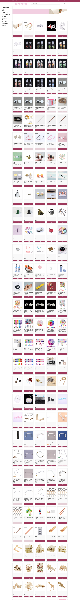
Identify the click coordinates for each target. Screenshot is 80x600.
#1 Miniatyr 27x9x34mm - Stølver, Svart (28, 218)
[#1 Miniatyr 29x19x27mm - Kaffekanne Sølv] (51, 212)
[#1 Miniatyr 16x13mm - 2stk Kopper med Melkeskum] (17, 175)
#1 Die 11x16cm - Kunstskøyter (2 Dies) (50, 32)
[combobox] (45, 4)
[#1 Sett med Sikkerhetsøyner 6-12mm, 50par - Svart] (51, 361)
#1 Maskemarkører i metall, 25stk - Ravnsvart (39, 144)
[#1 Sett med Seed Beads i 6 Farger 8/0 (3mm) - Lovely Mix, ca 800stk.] (40, 361)
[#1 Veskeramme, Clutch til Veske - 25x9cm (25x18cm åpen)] (40, 473)
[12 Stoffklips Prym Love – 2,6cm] (40, 511)
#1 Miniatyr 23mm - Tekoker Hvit (17, 200)
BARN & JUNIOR (4, 21)
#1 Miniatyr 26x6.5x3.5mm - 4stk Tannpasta (62, 200)
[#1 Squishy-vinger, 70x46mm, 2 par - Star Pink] (17, 417)
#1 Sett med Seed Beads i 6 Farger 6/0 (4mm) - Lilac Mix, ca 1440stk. (51, 349)
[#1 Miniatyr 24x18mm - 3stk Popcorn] (40, 194)
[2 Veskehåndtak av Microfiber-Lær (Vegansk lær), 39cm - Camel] (62, 511)
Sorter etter (14, 17)
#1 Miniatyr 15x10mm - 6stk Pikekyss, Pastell (62, 163)
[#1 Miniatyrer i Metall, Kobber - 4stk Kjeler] (28, 286)
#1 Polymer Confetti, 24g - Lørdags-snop (17, 311)
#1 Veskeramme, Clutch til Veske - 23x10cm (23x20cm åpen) (17, 480)
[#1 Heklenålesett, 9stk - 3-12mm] (51, 101)
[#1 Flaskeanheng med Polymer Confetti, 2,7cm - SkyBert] (40, 82)
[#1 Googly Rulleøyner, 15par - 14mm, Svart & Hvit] (62, 82)
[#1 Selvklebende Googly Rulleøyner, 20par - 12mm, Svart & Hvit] (28, 304)
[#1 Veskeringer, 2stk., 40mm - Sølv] (17, 511)
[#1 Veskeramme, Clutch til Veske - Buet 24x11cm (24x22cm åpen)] (28, 492)
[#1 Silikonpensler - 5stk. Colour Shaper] (28, 381)
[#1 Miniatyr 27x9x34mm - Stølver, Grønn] (17, 212)
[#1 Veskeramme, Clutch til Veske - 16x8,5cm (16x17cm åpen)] (51, 435)
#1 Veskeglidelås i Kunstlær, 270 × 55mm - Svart (17, 442)
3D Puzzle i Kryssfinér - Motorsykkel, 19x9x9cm (17, 592)
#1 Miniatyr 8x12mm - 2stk (51, 274)
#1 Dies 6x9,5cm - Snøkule (17, 50)
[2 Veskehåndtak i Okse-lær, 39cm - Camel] (17, 530)
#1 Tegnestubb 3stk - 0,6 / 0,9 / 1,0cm (62, 424)
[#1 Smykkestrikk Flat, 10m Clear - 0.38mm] (17, 399)
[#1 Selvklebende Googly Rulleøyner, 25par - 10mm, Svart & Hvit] (40, 304)
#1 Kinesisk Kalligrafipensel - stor (62, 126)
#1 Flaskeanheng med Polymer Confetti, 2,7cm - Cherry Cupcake (62, 51)
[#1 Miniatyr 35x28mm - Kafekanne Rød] (51, 230)
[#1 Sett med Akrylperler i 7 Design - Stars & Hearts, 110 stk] (40, 323)
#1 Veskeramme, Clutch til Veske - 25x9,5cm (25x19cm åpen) (28, 480)
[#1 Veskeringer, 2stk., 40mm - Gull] (62, 492)
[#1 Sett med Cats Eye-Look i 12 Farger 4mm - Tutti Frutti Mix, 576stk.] (28, 342)
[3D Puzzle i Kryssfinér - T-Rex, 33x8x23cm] (62, 586)
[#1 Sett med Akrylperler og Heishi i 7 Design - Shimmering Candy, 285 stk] (62, 323)
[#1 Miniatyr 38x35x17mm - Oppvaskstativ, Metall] (17, 249)
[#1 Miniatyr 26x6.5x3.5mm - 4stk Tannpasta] (62, 194)
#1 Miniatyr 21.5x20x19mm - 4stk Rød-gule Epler (39, 182)
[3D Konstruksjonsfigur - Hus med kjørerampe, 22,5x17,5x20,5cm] (40, 548)
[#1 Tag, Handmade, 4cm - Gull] (40, 417)
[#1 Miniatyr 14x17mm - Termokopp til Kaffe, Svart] (51, 156)
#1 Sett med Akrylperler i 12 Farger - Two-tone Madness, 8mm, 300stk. (62, 311)
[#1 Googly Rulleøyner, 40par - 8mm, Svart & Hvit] (28, 101)
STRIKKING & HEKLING (5, 12)
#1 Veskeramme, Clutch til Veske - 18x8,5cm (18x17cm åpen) (17, 461)
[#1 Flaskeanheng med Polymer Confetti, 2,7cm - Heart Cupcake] (40, 63)
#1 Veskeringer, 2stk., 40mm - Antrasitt (51, 499)
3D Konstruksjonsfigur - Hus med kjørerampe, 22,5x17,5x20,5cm (39, 555)
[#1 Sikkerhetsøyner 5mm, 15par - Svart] (17, 381)
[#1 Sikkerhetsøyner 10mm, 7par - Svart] (62, 361)
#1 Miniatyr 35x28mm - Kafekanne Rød (50, 237)
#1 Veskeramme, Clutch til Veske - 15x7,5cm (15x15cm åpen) (28, 442)
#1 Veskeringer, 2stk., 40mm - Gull (62, 499)
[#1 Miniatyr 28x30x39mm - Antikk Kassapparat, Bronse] (40, 212)
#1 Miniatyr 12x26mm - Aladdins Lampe (28, 163)
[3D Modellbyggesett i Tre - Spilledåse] (28, 568)
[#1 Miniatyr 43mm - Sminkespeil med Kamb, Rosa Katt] (28, 249)
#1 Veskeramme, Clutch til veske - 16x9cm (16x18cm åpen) (62, 442)
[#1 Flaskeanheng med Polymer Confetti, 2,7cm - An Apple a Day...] (28, 44)
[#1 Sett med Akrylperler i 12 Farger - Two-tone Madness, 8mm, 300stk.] (62, 304)
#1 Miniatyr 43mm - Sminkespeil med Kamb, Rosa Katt (28, 256)
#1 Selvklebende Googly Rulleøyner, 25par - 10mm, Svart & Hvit (39, 311)
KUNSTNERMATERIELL (5, 7)
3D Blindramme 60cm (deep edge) (17, 555)
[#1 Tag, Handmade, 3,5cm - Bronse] (28, 417)
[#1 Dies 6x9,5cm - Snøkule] (17, 44)
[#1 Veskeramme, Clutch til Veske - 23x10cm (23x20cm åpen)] (17, 473)
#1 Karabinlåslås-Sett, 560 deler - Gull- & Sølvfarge (28, 126)
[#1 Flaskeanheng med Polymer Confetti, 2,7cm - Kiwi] (62, 63)
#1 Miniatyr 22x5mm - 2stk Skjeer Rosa (51, 182)
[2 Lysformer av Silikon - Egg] (51, 511)
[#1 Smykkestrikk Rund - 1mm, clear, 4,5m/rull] (40, 399)
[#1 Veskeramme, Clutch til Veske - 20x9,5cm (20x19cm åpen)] (51, 454)
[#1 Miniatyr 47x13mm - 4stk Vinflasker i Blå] (17, 268)
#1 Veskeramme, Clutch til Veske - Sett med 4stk (39, 499)
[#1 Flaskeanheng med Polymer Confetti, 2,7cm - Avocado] (51, 44)
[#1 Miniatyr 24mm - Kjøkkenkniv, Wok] (28, 194)
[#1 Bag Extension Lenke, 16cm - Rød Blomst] (28, 26)
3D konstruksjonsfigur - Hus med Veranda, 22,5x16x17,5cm (62, 555)
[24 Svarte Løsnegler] (40, 530)
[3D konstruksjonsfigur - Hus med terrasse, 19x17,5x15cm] (51, 548)
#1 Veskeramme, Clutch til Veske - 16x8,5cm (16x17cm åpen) (51, 442)
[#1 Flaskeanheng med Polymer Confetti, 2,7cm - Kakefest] (51, 63)
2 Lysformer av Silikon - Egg (51, 517)
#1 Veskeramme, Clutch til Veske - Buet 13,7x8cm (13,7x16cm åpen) (62, 480)
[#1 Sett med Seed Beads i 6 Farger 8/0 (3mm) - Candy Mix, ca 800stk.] (62, 342)
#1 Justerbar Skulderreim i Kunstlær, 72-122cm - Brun (62, 108)
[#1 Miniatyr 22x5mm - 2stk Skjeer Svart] (62, 175)
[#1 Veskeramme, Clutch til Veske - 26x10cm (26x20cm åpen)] (51, 473)
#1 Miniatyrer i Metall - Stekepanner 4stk (16, 293)
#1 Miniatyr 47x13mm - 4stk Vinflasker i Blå (17, 275)
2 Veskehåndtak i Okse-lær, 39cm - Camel (17, 537)
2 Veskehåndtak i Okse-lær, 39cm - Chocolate (28, 537)
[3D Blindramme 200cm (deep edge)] (62, 530)
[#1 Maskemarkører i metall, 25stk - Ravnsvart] (40, 137)
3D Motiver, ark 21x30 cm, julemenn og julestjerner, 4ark (40, 574)
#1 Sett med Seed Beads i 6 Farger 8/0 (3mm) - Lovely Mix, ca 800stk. (39, 368)
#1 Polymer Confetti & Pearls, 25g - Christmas (51, 293)
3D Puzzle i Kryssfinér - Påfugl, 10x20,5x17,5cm (28, 592)
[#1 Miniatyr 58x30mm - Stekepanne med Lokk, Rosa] (40, 268)
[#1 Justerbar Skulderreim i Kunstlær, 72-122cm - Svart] (17, 119)
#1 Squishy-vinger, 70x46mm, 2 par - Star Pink (17, 424)
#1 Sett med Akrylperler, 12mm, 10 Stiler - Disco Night (17, 349)
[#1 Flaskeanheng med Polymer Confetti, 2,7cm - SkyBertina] (51, 82)
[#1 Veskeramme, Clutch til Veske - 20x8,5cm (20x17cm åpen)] (40, 454)
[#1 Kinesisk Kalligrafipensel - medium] (51, 119)
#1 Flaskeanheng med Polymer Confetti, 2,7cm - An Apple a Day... (28, 51)
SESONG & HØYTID (5, 23)
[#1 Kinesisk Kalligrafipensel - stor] (62, 119)
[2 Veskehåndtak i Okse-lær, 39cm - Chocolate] (28, 530)
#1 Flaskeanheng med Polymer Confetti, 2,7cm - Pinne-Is (17, 89)
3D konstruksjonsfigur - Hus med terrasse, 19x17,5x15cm (51, 555)
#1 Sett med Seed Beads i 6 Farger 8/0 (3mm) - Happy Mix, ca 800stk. (28, 368)
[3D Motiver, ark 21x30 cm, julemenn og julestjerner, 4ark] (40, 568)
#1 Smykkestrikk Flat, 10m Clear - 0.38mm (17, 405)
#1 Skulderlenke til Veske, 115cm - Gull (62, 387)
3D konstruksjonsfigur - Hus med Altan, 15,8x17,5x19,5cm (28, 555)
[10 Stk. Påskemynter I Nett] (28, 511)
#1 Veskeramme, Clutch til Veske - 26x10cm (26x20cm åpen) (51, 480)
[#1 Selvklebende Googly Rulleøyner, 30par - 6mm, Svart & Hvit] (51, 304)
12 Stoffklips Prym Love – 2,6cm (39, 518)
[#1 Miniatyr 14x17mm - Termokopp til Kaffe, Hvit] (40, 156)
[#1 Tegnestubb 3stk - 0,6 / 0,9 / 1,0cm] (62, 417)
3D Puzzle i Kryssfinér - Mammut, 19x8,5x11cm (61, 574)
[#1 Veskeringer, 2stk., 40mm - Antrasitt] (51, 492)
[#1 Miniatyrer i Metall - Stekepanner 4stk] (17, 286)
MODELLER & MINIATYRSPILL (4, 10)
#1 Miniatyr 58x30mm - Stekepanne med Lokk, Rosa (39, 275)
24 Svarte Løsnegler (38, 536)
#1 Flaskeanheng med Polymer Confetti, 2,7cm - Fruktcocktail (28, 70)
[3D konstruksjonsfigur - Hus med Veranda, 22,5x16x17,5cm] (62, 548)
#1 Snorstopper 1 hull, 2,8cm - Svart (51, 405)
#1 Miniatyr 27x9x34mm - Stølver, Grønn (17, 218)
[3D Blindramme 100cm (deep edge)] (51, 530)
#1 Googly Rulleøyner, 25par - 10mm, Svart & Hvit (17, 108)
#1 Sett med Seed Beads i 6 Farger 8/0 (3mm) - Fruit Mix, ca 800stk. (17, 368)
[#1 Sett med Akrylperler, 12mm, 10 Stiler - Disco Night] (17, 342)
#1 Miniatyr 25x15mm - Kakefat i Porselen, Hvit (50, 200)
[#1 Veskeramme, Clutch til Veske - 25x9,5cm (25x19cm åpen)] (28, 473)
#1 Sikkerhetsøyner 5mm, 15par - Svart (17, 387)
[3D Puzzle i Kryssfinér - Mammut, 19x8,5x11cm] (62, 568)
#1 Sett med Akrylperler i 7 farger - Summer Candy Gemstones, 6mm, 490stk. (51, 330)
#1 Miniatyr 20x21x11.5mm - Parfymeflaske (28, 182)
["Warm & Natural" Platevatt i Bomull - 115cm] (17, 26)
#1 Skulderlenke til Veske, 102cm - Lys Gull (39, 387)
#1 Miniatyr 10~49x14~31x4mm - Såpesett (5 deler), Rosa (61, 144)
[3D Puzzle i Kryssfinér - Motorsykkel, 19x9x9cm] (17, 586)
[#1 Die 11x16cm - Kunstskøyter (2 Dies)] (51, 26)
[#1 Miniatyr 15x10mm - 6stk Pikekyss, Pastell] (62, 156)
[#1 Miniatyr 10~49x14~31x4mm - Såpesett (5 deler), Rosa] (62, 137)
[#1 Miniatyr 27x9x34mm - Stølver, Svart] (28, 212)
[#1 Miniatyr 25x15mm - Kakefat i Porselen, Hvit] (51, 194)
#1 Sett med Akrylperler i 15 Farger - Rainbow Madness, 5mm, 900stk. (28, 330)
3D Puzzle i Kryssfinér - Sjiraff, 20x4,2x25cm (50, 592)
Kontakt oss (66, 0)
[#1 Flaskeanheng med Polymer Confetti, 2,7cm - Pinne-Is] (17, 82)
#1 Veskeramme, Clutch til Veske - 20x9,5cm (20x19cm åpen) (51, 461)
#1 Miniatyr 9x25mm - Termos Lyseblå (61, 275)
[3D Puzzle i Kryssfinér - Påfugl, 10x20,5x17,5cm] (28, 586)
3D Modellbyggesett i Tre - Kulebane (17, 574)
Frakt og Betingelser (60, 0)
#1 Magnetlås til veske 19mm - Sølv (17, 144)
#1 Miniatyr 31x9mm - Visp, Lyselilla (17, 237)
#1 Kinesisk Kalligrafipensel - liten (40, 126)
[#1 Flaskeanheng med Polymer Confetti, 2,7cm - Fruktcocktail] (28, 63)
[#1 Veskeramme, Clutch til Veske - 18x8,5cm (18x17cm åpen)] (17, 454)
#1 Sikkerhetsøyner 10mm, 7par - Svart (62, 368)
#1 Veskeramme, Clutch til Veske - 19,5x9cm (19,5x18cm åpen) (28, 461)
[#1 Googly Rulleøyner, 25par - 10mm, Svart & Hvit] (17, 101)
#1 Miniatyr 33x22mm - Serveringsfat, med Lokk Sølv (39, 237)
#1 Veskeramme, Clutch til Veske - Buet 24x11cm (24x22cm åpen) (28, 499)
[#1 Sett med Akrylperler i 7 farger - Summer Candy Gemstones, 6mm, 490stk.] (51, 323)
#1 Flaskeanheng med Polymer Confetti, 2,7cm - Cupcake (17, 70)
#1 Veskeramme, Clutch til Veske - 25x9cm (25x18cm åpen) (39, 480)
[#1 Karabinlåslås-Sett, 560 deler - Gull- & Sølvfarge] (28, 119)
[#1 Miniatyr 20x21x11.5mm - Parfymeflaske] (28, 175)
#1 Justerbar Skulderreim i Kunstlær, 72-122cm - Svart (17, 126)
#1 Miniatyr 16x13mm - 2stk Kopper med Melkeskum (17, 182)
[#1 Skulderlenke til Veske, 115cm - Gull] (62, 381)
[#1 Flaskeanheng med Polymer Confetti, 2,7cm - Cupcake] (17, 63)
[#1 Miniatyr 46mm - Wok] (62, 249)
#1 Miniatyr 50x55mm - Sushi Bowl (28, 275)
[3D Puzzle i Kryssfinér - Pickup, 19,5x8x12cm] (40, 586)
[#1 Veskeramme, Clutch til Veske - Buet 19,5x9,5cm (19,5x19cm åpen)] (17, 492)
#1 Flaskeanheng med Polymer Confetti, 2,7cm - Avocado (50, 51)
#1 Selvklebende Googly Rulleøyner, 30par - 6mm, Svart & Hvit (50, 311)
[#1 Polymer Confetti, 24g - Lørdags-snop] (17, 304)
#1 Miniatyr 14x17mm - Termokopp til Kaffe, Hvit (39, 163)
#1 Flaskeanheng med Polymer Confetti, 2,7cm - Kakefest (50, 70)
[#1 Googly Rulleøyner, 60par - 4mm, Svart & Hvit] (40, 101)
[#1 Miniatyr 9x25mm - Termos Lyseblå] (62, 268)
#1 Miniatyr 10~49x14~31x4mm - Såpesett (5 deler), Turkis (17, 163)
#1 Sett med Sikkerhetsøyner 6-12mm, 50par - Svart (51, 368)
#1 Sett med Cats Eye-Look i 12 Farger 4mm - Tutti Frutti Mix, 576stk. (28, 349)
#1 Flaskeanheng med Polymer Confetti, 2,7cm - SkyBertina (50, 89)
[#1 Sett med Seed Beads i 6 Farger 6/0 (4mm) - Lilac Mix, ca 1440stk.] (51, 342)
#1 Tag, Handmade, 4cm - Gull (39, 424)
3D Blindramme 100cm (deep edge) (51, 537)
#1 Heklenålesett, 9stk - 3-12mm (51, 108)
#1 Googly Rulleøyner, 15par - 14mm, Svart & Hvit (62, 89)
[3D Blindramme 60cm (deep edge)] (17, 548)
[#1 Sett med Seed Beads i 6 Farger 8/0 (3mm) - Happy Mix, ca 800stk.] (28, 361)
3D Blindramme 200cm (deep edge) (62, 537)
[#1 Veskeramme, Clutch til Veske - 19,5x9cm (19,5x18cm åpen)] (28, 454)
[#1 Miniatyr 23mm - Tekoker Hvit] (17, 194)
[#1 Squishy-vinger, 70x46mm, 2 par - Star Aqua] (62, 399)
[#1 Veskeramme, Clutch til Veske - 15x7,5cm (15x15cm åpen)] (28, 435)
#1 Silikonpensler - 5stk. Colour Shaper (28, 387)
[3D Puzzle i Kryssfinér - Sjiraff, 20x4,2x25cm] (51, 586)
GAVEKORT (4, 25)
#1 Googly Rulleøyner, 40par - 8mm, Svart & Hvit (28, 108)
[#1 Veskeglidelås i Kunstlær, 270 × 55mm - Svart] (17, 435)
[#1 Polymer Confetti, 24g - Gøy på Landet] (62, 286)
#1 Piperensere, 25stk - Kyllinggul (39, 293)
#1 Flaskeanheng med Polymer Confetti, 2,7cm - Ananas (39, 51)
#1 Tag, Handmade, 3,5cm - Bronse (28, 424)
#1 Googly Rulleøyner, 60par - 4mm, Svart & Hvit (39, 108)
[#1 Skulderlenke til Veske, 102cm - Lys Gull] (40, 381)
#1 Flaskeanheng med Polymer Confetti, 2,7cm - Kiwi (62, 70)
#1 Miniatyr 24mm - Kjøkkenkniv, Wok (27, 200)
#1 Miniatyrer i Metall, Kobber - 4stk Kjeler (28, 293)
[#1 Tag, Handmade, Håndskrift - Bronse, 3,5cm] (51, 417)
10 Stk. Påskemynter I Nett (28, 517)
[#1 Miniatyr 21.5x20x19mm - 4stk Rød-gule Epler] (40, 175)
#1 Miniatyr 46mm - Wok (61, 255)
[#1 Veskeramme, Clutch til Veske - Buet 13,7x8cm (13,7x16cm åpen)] (62, 473)
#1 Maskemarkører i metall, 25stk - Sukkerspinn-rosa (51, 144)
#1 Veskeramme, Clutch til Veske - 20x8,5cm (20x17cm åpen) (39, 461)
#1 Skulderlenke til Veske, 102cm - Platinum (51, 387)
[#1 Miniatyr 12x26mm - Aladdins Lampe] (28, 156)
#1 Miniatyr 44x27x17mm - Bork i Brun (51, 256)
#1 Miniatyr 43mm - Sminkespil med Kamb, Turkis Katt (40, 256)
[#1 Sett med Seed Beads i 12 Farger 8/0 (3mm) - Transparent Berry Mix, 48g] (40, 342)
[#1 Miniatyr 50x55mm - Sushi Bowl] (28, 268)
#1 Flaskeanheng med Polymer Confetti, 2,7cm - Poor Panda (28, 89)
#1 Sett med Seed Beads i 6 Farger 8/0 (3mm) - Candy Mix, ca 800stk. (62, 349)
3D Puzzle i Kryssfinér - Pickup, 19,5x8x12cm (39, 592)
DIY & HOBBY (4, 16)
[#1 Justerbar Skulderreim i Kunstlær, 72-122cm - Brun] (62, 101)
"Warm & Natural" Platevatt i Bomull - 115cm (17, 32)
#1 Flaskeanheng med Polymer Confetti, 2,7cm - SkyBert (39, 89)
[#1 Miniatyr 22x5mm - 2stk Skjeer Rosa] (51, 175)
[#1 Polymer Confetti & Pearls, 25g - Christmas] (51, 286)
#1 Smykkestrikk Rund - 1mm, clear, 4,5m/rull (39, 405)
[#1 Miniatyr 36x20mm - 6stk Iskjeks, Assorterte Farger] (62, 230)
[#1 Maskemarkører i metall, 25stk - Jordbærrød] (28, 137)
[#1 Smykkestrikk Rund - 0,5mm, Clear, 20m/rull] (28, 399)
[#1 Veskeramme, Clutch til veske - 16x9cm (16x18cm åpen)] (62, 435)
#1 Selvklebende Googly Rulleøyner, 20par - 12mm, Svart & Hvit (28, 311)
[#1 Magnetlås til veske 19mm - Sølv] (17, 137)
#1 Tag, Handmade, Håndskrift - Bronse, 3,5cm (51, 424)
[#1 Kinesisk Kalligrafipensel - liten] (40, 119)
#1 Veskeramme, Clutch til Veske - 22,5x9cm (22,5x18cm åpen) (62, 461)
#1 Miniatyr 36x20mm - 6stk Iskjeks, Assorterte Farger (62, 237)
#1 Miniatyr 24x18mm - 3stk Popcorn (39, 200)
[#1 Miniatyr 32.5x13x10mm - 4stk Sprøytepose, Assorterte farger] (28, 230)
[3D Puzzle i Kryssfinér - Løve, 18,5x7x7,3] (51, 568)
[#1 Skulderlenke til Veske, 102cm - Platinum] (51, 381)
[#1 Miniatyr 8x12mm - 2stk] (51, 268)
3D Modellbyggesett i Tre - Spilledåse (28, 574)
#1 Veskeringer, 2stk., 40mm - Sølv (17, 518)
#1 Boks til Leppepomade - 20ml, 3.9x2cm (39, 32)
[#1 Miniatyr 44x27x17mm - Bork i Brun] (51, 249)
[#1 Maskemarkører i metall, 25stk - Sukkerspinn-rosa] (51, 137)
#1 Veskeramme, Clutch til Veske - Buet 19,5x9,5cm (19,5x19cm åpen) (17, 499)
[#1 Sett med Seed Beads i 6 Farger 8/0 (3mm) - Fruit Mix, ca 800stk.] (17, 361)
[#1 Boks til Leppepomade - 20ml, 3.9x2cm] (40, 26)
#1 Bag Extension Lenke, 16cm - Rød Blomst (28, 32)
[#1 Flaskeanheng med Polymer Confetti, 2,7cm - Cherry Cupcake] (62, 44)
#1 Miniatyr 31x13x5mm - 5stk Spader (62, 218)
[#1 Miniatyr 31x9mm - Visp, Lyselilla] (17, 230)
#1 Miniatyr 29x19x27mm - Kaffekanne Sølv (51, 218)
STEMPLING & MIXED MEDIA (5, 19)
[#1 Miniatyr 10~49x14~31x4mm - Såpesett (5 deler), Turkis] (17, 156)
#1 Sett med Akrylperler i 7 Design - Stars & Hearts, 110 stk (39, 330)
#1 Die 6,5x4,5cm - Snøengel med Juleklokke (62, 32)
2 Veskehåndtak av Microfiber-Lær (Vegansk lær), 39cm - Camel (61, 518)
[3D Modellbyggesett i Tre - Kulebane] (17, 568)
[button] (67, 4)
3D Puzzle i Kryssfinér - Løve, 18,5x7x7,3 (51, 574)
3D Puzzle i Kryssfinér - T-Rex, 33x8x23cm (62, 592)
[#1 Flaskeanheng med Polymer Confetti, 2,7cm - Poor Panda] (28, 82)
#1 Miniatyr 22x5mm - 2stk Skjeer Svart (62, 182)
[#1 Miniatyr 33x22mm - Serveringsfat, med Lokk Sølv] (40, 230)
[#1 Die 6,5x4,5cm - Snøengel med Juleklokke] (62, 26)
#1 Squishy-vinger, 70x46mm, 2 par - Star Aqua (62, 405)
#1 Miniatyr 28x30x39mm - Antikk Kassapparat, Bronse (39, 218)
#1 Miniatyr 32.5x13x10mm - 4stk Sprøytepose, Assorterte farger (28, 237)
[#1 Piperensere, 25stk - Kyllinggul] (40, 286)
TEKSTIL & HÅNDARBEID (6, 14)
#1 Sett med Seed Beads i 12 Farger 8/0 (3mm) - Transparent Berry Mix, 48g (39, 349)
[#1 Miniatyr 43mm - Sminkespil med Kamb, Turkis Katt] (40, 249)
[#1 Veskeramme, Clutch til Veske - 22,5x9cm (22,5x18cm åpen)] (62, 454)
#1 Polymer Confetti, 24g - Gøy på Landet (62, 293)
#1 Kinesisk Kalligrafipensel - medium (51, 126)
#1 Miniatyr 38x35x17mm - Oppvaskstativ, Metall (17, 256)
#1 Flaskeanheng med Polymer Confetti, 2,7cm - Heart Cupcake (39, 70)
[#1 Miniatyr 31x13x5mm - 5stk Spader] (62, 212)
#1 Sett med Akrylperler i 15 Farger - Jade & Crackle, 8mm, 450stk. (17, 330)
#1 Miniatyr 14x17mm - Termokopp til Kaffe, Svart (51, 163)
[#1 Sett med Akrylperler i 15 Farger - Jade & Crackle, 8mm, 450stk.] (17, 323)
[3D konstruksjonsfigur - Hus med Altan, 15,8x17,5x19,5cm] (28, 548)
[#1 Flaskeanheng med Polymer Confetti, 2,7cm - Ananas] (40, 44)
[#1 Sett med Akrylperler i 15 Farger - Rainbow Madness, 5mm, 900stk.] (28, 323)
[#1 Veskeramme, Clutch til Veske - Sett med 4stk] (40, 492)
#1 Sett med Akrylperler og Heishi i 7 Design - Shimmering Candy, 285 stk (62, 330)
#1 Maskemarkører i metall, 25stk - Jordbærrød (28, 144)
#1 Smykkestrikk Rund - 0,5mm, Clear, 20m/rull (28, 405)
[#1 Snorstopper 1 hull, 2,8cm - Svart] (51, 399)
